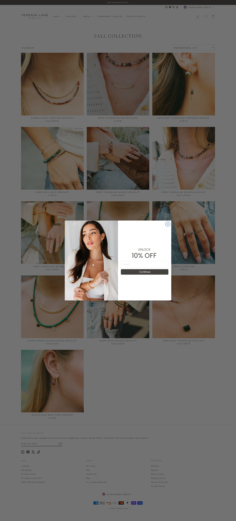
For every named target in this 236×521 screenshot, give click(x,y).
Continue (144, 272)
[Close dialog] (167, 224)
